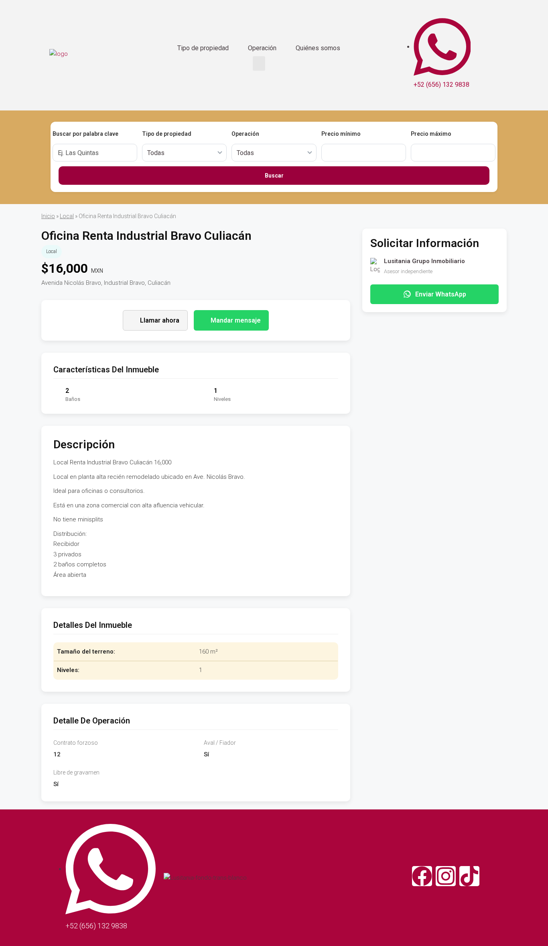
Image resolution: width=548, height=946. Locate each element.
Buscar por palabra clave (85, 134)
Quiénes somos (318, 48)
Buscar (274, 175)
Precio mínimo (341, 134)
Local (67, 216)
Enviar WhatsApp (440, 294)
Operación (262, 48)
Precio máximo (431, 134)
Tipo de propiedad (203, 48)
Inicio (48, 216)
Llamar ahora (159, 320)
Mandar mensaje (236, 320)
